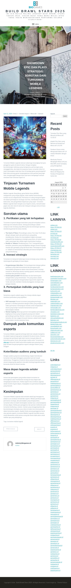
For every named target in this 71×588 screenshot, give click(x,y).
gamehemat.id (55, 487)
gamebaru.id (54, 552)
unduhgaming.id (55, 525)
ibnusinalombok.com (56, 337)
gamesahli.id (54, 473)
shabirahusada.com (56, 330)
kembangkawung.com (57, 310)
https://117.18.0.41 (55, 240)
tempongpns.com (55, 280)
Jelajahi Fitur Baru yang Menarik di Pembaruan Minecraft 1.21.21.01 (57, 143)
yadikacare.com (55, 332)
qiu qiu (52, 350)
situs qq (6, 342)
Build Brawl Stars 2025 (35, 11)
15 (63, 193)
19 (56, 196)
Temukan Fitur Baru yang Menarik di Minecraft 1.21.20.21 (58, 135)
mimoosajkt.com (55, 307)
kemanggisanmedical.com (58, 322)
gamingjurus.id (55, 444)
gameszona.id (54, 477)
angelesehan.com (55, 295)
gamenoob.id (54, 547)
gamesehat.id (54, 560)
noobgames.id (54, 554)
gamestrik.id (54, 396)
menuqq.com (54, 258)
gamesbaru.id (54, 543)
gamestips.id (54, 392)
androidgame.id (55, 365)
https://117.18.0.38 (55, 244)
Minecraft (33, 113)
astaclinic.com (54, 334)
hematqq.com (54, 254)
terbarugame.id (55, 431)
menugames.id (55, 481)
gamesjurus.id (54, 468)
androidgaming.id (55, 369)
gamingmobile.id (55, 402)
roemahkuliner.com (56, 283)
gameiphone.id (55, 373)
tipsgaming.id (54, 404)
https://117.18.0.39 (55, 231)
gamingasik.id (54, 448)
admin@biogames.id (23, 443)
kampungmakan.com (57, 289)
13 (58, 193)
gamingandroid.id (55, 410)
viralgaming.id (54, 535)
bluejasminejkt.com (56, 297)
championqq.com (55, 250)
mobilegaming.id (55, 419)
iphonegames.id (55, 375)
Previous (10, 429)
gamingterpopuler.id (56, 537)
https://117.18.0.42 (55, 235)
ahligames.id (54, 485)
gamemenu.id (54, 495)
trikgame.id (54, 367)
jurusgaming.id (55, 456)
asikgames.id (54, 489)
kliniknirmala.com (55, 324)
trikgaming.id (54, 406)
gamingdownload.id (56, 516)
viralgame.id (54, 566)
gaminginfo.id (54, 437)
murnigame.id (54, 500)
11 (54, 193)
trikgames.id (54, 398)
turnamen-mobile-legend (15, 421)
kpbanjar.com (54, 320)
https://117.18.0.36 (55, 227)
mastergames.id (55, 512)
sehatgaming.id (55, 531)
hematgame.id (55, 510)
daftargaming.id (55, 529)
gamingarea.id (54, 452)
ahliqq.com (53, 229)
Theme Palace (62, 582)
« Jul (58, 207)
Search (52, 114)
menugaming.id (55, 458)
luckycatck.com (55, 291)
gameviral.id (54, 556)
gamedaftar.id (54, 558)
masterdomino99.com (57, 246)
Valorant (40, 113)
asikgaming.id (54, 462)
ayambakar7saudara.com (58, 278)
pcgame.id (53, 427)
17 (51, 196)
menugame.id (54, 514)
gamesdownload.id (56, 545)
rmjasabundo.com (56, 305)
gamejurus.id (54, 493)
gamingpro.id (54, 523)
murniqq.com (54, 256)
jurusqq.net (53, 233)
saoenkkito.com (55, 285)
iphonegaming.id (55, 417)
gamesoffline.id (55, 387)
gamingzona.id (55, 454)
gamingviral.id (54, 520)
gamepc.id (53, 377)
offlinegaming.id (55, 423)
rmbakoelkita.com (56, 293)
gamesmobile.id (55, 385)
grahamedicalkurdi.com (57, 339)
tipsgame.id (54, 435)
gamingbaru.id (55, 518)
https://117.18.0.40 (56, 252)
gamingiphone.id (55, 400)
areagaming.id (54, 460)
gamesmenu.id (55, 464)
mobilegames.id (55, 383)
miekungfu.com (55, 301)
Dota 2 (15, 113)
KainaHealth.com (55, 328)
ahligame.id (54, 506)
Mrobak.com (54, 299)
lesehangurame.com (56, 276)
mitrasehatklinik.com (57, 318)
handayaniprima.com (57, 287)
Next (39, 429)
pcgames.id (54, 429)
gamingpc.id (54, 408)
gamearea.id (54, 504)
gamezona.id (54, 498)
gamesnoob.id (54, 539)
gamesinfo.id (54, 381)
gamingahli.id (54, 450)
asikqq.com (53, 225)
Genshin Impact (24, 113)
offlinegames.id (55, 379)
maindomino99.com (56, 242)
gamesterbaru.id (55, 390)
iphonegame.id (55, 414)
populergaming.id (55, 533)
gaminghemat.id (55, 439)
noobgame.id (54, 564)
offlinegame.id (54, 421)
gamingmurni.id (55, 441)
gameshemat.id (55, 483)
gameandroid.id (55, 371)
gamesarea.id (54, 502)
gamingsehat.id (55, 527)
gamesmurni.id (55, 466)
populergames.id (55, 550)
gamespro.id (54, 541)
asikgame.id (54, 508)
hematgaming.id (55, 475)
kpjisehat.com (54, 316)
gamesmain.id (54, 471)
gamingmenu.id (55, 446)
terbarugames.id (55, 433)
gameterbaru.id (55, 394)
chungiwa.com (55, 312)
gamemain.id (54, 491)
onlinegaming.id (55, 425)
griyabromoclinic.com (57, 343)
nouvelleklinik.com (56, 326)
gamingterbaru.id (55, 412)
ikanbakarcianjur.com (57, 314)
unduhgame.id (54, 568)
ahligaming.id (54, 479)
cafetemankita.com (56, 303)
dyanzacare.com (55, 341)
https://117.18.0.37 (55, 248)
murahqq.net (54, 238)
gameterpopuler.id (56, 562)
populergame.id (55, 570)
